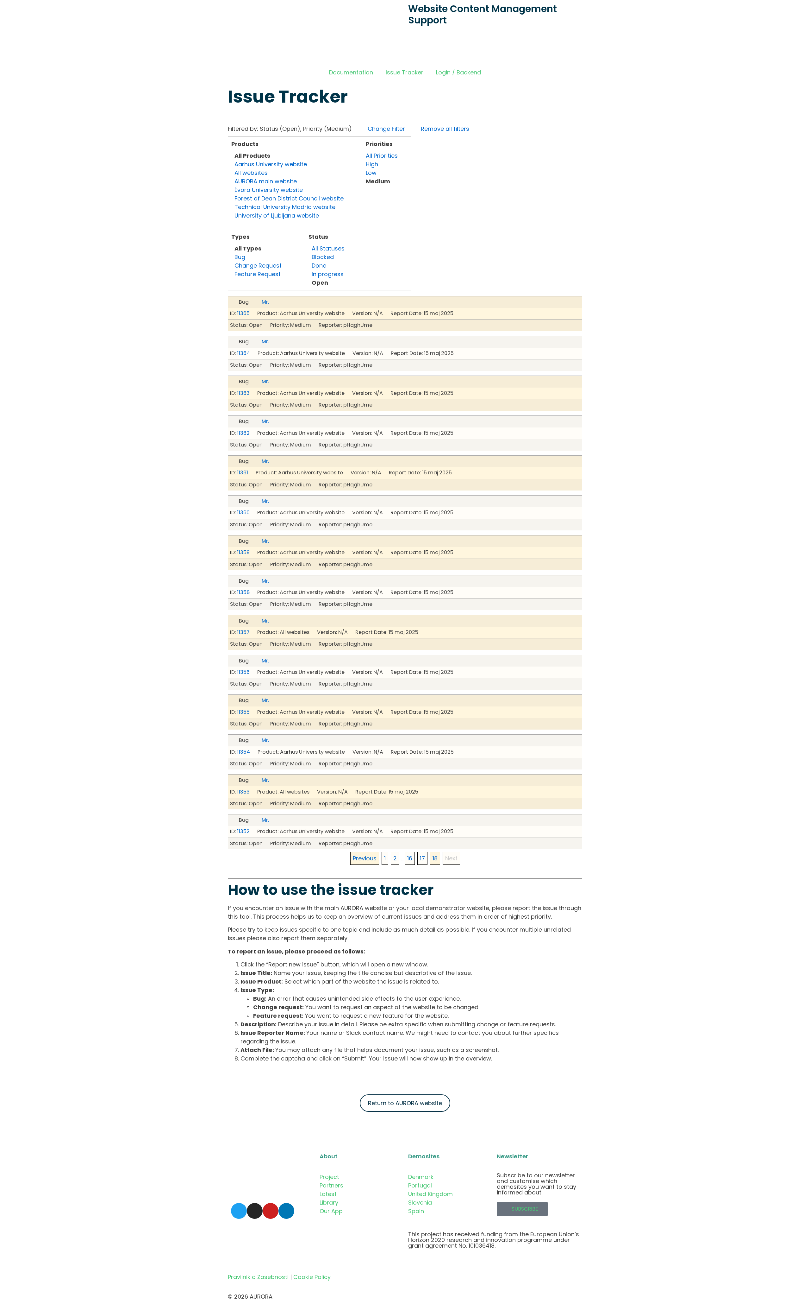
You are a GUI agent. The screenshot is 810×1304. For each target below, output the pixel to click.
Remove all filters (445, 129)
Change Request (258, 265)
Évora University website (268, 190)
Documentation (351, 72)
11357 (243, 632)
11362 (243, 433)
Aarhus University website (270, 164)
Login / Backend (458, 72)
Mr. (265, 302)
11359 (243, 552)
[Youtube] (270, 1211)
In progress (328, 274)
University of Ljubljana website (276, 215)
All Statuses (328, 248)
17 (422, 858)
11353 (243, 791)
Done (319, 265)
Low (371, 173)
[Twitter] (239, 1211)
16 (409, 858)
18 (435, 858)
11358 (243, 592)
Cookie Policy (312, 1277)
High (372, 164)
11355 (243, 712)
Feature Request (257, 274)
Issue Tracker (404, 72)
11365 (243, 313)
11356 (243, 672)
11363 (243, 393)
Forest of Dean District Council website (289, 198)
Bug (239, 257)
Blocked (323, 257)
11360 (243, 512)
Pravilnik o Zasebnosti (258, 1277)
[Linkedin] (286, 1211)
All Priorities (382, 156)
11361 (242, 472)
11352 (243, 831)
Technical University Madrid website (284, 207)
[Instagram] (255, 1211)
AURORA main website (265, 181)
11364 (243, 353)
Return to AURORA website (405, 1103)
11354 (243, 752)
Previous (365, 858)
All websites (251, 173)
